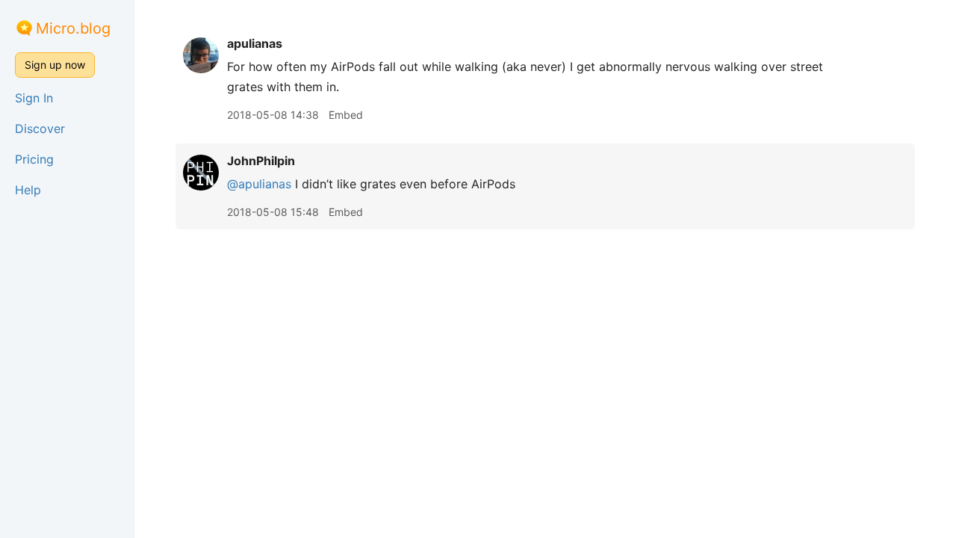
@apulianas (259, 183)
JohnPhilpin (261, 160)
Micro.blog (73, 28)
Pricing (34, 159)
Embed (346, 114)
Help (28, 189)
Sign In (34, 97)
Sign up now (55, 64)
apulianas (254, 43)
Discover (40, 128)
